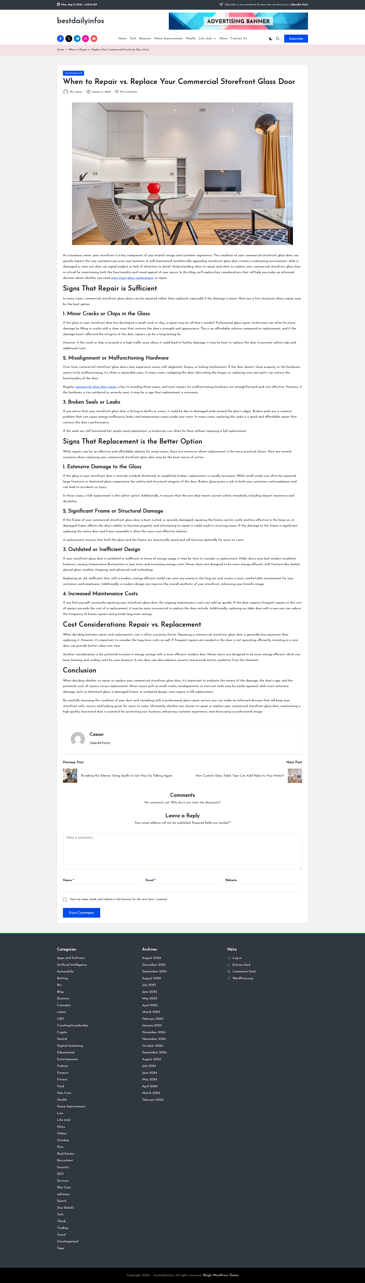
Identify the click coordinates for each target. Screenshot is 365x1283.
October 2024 (152, 1045)
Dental (62, 1039)
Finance (62, 1072)
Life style (64, 1120)
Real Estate (65, 1153)
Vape (60, 1248)
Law (60, 1113)
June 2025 (149, 991)
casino (61, 1012)
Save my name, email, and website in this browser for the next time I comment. (119, 899)
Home (60, 49)
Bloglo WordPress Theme (221, 1275)
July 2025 (149, 985)
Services (63, 1180)
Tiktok (61, 1221)
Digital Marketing (70, 1045)
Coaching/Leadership (72, 1025)
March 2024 (151, 1093)
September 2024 (154, 1052)
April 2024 (150, 1086)
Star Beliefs (65, 1207)
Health (62, 1099)
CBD (60, 1018)
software (63, 1194)
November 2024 (154, 1039)
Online (62, 1133)
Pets (60, 1147)
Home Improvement (71, 1106)
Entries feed (241, 964)
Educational (65, 1052)
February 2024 (152, 1099)
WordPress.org (242, 978)
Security (63, 1167)
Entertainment (67, 1059)
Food (60, 1086)
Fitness (62, 1079)
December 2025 (154, 964)
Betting (62, 978)
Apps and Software (71, 958)
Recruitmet (65, 1160)
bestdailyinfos (80, 21)
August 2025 (151, 978)
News (61, 1126)
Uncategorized (73, 73)
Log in (237, 958)
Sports (61, 1201)
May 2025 (149, 998)
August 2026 (151, 958)
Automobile (65, 971)
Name (68, 880)
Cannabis (64, 1005)
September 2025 (154, 971)
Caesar (97, 734)
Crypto (62, 1032)
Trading (62, 1228)
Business (63, 998)
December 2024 (154, 1032)
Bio (59, 985)
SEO (60, 1174)
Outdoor (63, 1140)
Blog (60, 991)
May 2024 (149, 1079)
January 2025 (152, 1025)
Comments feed (244, 971)
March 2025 (151, 1012)
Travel (61, 1234)
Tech (60, 1214)
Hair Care (64, 1093)
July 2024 (149, 1066)
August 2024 (151, 1059)
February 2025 (152, 1018)
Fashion (62, 1066)
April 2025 (150, 1005)
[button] (296, 39)
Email (150, 880)
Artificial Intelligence (72, 964)
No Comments (128, 91)
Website (231, 880)
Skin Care (64, 1187)
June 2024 (149, 1072)
